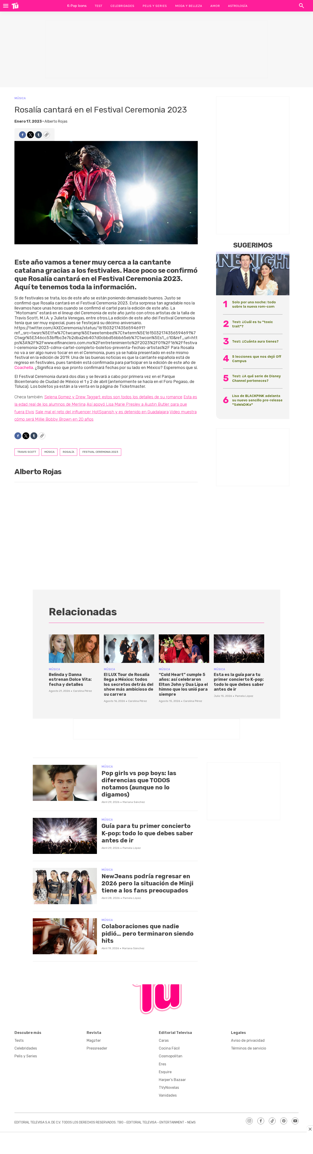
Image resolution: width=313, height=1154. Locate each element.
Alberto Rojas (55, 121)
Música (20, 98)
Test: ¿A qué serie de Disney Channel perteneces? (256, 378)
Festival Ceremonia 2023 (100, 451)
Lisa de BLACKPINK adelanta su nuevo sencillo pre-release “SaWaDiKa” (257, 400)
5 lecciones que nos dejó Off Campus (256, 358)
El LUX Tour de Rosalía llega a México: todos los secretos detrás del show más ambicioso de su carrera (128, 684)
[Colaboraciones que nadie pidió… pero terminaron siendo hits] (65, 936)
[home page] (15, 5)
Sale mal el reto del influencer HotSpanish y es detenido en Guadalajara (102, 411)
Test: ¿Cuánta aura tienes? (255, 341)
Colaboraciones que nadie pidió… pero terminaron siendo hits (148, 933)
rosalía (68, 451)
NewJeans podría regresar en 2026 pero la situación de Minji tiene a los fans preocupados (147, 883)
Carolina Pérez (82, 690)
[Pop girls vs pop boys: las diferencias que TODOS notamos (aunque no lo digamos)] (65, 783)
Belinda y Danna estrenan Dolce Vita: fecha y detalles (70, 679)
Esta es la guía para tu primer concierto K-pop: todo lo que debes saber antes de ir (239, 682)
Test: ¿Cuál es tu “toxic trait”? (252, 324)
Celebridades (122, 6)
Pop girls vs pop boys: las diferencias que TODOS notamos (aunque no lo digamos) (139, 784)
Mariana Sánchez (134, 802)
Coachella (23, 367)
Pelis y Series (155, 6)
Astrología (237, 6)
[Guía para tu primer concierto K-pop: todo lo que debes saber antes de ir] (65, 836)
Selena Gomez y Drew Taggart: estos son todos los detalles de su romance (113, 397)
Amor (215, 6)
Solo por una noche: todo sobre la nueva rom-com (254, 304)
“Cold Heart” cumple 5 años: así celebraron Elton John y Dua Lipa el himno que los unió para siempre (183, 684)
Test (98, 6)
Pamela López (244, 696)
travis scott (26, 451)
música (49, 451)
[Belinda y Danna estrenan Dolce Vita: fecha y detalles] (74, 648)
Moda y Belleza (188, 6)
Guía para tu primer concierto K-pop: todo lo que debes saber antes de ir (147, 833)
